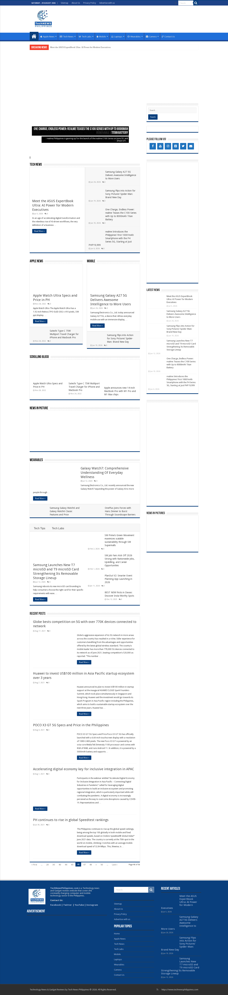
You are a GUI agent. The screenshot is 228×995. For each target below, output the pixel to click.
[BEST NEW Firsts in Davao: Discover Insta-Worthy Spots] (94, 431)
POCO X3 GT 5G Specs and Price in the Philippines (71, 725)
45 (72, 864)
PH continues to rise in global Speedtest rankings (70, 820)
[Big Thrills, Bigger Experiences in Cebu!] (111, 431)
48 (90, 864)
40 (60, 864)
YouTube (79, 905)
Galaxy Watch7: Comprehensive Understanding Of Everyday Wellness (105, 472)
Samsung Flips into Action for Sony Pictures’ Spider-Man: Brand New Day (120, 194)
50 (101, 864)
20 (47, 864)
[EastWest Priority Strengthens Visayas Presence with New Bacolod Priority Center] (188, 540)
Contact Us (169, 36)
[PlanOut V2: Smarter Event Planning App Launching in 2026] (128, 420)
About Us (76, 3)
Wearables (135, 36)
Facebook (55, 905)
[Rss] (176, 3)
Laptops (118, 36)
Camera (153, 36)
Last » (114, 864)
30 (53, 864)
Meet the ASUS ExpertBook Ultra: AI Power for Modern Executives (80, 47)
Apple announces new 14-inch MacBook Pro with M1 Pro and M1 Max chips (120, 391)
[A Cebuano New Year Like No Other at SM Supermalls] (156, 533)
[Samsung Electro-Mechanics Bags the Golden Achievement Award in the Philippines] (156, 544)
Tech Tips (39, 528)
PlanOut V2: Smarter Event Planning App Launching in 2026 (118, 579)
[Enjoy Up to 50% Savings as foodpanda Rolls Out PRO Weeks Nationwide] (111, 443)
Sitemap (64, 3)
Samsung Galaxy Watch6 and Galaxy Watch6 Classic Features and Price (64, 511)
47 (84, 864)
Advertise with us (107, 3)
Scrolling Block (39, 357)
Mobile (102, 36)
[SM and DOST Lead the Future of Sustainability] (94, 443)
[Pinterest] (175, 146)
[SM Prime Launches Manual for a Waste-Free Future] (128, 431)
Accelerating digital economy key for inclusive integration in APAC (83, 769)
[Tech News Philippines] (43, 19)
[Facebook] (153, 146)
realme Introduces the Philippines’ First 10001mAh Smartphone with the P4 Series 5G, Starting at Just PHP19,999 (111, 238)
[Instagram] (168, 146)
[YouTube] (160, 146)
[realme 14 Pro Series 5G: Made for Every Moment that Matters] (172, 522)
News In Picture (39, 408)
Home (34, 36)
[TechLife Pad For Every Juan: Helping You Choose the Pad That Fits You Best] (128, 443)
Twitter (67, 905)
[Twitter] (183, 146)
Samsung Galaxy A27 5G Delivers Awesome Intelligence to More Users (120, 175)
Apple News (48, 36)
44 (66, 864)
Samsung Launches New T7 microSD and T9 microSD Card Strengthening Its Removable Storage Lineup (180, 966)
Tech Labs (86, 36)
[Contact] (191, 146)
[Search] (195, 2)
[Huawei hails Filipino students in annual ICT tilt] (172, 540)
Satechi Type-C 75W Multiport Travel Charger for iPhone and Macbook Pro (64, 334)
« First (34, 864)
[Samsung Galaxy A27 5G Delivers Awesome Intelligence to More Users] (188, 522)
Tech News (68, 36)
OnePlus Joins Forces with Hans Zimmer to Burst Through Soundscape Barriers (120, 511)
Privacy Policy (89, 3)
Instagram (92, 905)
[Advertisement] (135, 16)
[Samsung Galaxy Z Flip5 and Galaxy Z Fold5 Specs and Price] (188, 533)
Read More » (39, 231)
